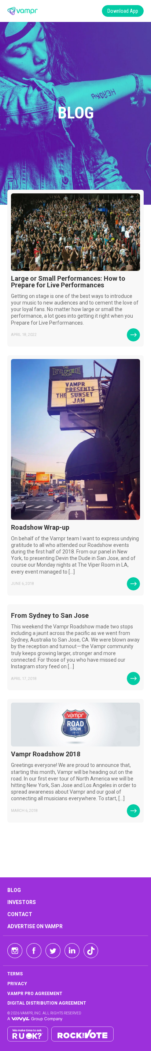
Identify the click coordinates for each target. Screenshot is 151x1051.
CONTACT (19, 914)
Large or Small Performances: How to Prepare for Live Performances (68, 282)
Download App (122, 11)
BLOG (14, 890)
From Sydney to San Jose (50, 615)
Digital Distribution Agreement (46, 1003)
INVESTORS (21, 902)
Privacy (17, 983)
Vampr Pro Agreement (34, 993)
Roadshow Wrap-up (40, 527)
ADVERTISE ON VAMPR (35, 926)
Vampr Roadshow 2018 (45, 754)
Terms (15, 973)
